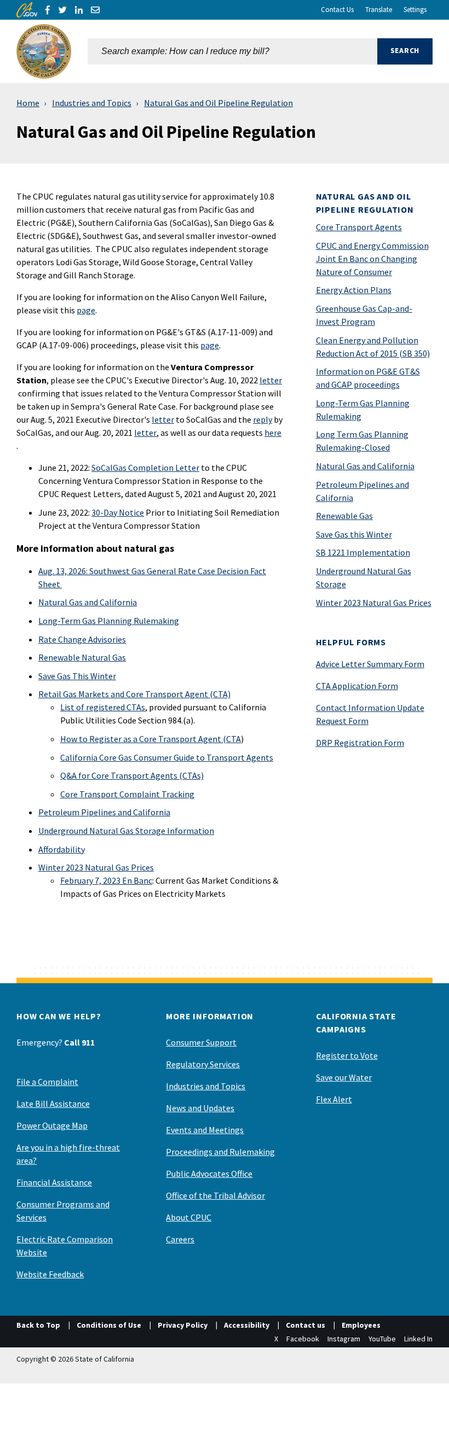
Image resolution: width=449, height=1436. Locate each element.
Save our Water (344, 1077)
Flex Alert (334, 1099)
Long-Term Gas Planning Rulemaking (108, 620)
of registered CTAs (109, 707)
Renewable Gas (344, 515)
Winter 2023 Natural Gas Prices (96, 867)
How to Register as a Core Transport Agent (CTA (150, 738)
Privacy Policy (183, 1325)
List (67, 707)
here (272, 432)
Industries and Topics (91, 102)
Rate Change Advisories (82, 639)
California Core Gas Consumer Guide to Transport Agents (166, 757)
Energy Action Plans (354, 289)
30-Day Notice (117, 512)
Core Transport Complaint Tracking (127, 794)
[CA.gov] (26, 9)
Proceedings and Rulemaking (220, 1151)
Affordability (61, 849)
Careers (180, 1239)
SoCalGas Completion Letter (145, 467)
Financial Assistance (54, 1182)
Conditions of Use (109, 1325)
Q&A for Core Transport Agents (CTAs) (132, 775)
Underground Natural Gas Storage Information (126, 830)
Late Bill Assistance (53, 1103)
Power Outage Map (52, 1125)
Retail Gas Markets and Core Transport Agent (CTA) (134, 693)
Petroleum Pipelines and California (104, 812)
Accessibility (246, 1325)
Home (27, 102)
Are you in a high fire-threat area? (68, 1154)
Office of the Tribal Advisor (215, 1195)
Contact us (305, 1325)
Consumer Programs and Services (63, 1211)
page (86, 310)
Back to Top (38, 1325)
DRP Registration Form (360, 742)
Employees (361, 1325)
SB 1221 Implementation (363, 552)
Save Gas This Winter (77, 675)
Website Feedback (50, 1274)
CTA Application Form (357, 685)
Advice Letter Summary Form (370, 663)
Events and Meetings (205, 1129)
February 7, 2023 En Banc (106, 880)
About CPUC (188, 1217)
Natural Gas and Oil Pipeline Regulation (218, 102)
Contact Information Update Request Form (370, 714)
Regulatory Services (203, 1064)
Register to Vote (347, 1055)
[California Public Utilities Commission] (43, 51)
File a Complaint (47, 1081)
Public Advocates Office (209, 1173)
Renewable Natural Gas (82, 657)
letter (271, 380)
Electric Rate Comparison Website (64, 1246)
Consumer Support (201, 1042)
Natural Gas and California (87, 602)
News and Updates (200, 1107)
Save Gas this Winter (354, 534)
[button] (405, 51)
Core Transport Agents (359, 226)
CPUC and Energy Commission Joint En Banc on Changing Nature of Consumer (372, 258)
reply (262, 419)
